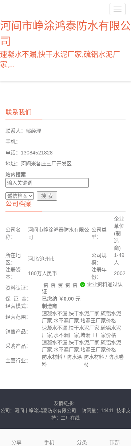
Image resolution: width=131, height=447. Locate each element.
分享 (16, 442)
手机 (49, 442)
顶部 (115, 442)
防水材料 (52, 357)
